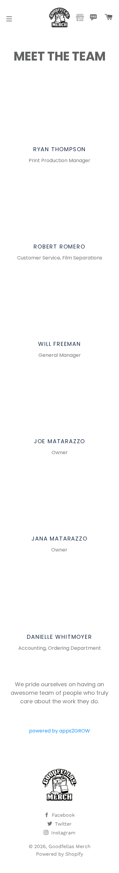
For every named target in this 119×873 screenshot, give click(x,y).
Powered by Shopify (59, 854)
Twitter (62, 824)
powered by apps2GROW (59, 730)
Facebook (62, 815)
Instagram (62, 833)
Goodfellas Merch (70, 846)
